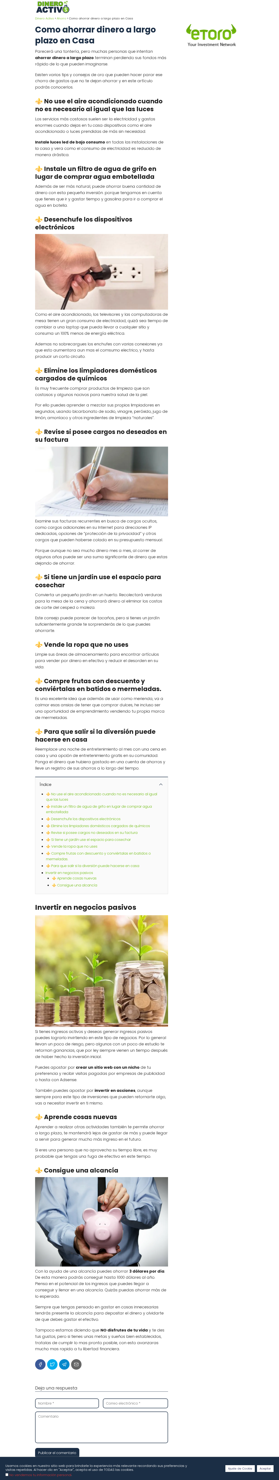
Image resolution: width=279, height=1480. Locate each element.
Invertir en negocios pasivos (69, 872)
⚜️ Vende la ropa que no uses (71, 846)
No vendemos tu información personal (40, 1475)
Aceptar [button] (265, 1468)
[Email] (76, 1364)
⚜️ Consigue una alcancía (74, 885)
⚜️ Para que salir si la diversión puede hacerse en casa (92, 865)
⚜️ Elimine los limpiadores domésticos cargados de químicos (98, 825)
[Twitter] (52, 1364)
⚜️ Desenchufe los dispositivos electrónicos (83, 818)
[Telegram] (64, 1364)
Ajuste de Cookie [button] (240, 1468)
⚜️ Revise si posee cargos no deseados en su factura (92, 832)
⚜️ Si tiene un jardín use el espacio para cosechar (88, 839)
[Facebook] (40, 1364)
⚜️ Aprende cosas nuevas (74, 878)
